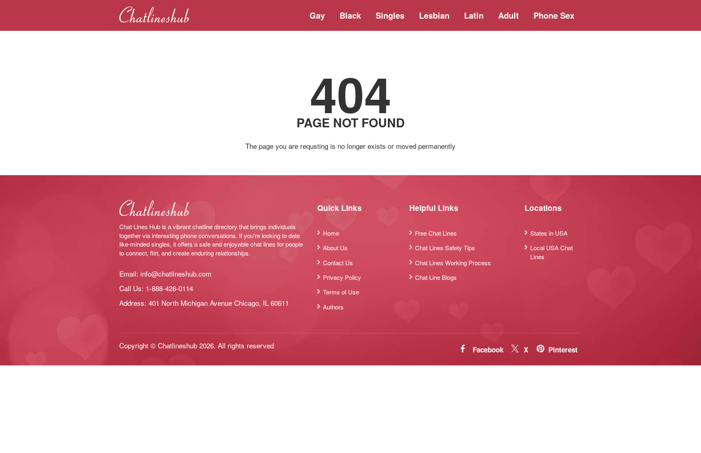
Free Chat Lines (436, 233)
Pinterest (563, 349)
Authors (333, 307)
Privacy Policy (342, 277)
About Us (335, 247)
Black (350, 15)
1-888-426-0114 (169, 288)
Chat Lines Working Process (453, 262)
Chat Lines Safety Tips (445, 247)
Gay (317, 15)
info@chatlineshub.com (175, 273)
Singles (390, 15)
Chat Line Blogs (436, 277)
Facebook (488, 349)
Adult (508, 15)
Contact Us (338, 262)
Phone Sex (553, 15)
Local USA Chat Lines (551, 251)
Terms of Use (341, 292)
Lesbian (434, 15)
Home (331, 233)
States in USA (549, 233)
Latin (474, 15)
